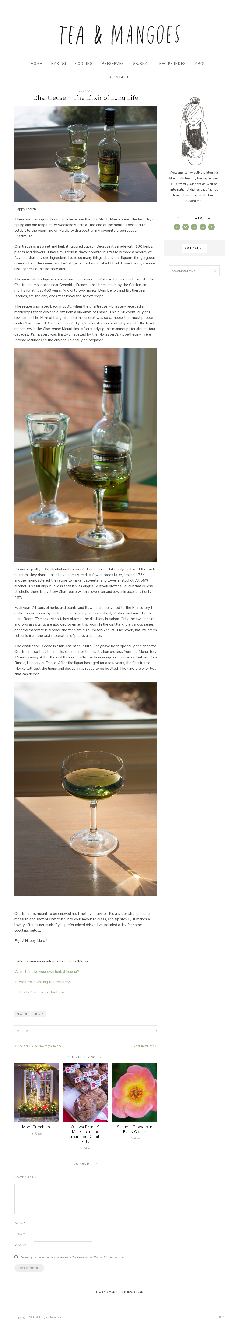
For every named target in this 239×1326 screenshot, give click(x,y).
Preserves (113, 63)
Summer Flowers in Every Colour (134, 1129)
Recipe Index (172, 63)
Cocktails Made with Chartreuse (40, 992)
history (38, 1013)
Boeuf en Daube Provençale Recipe (39, 1046)
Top (220, 1317)
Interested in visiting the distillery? (43, 981)
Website (20, 1245)
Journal (141, 63)
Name (19, 1223)
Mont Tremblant (144, 1046)
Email (19, 1234)
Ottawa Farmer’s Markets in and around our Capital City (86, 1134)
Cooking (84, 63)
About (202, 63)
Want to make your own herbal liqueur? (46, 971)
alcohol (22, 1013)
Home (36, 63)
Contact (119, 77)
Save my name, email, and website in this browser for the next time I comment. (74, 1257)
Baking (58, 63)
